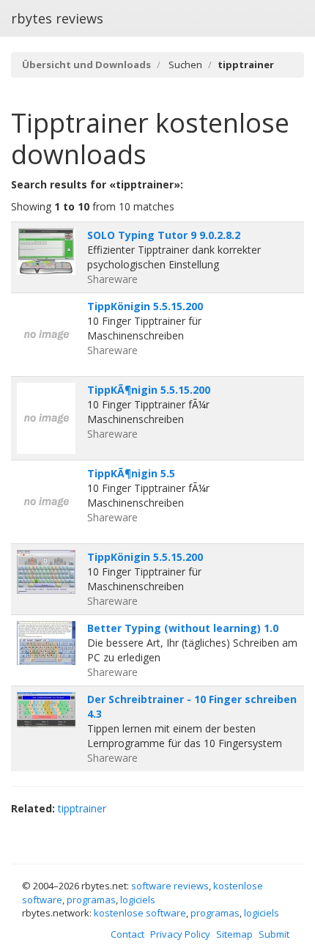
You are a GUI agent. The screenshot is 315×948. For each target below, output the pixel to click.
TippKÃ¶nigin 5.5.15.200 (148, 390)
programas (91, 899)
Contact (127, 934)
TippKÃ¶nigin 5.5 (131, 473)
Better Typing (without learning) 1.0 (182, 628)
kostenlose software (140, 912)
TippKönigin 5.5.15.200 (145, 306)
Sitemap (234, 934)
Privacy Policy (180, 934)
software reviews (170, 885)
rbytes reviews (57, 18)
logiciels (137, 899)
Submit (274, 934)
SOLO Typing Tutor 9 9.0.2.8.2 (163, 235)
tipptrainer (82, 808)
